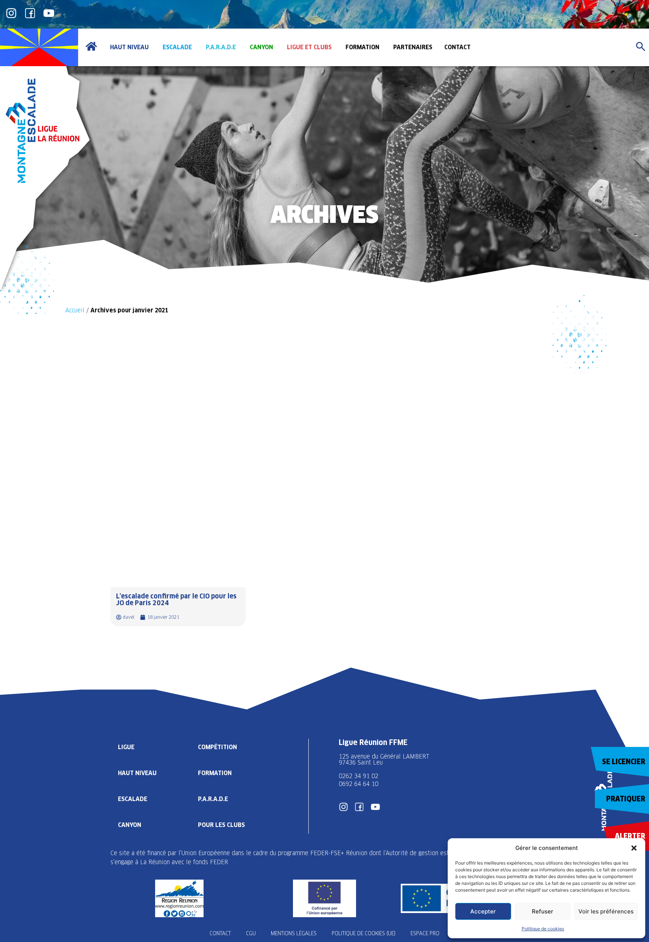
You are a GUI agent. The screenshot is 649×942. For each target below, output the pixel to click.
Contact (220, 933)
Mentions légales (294, 933)
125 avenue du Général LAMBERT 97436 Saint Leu (385, 759)
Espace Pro (425, 933)
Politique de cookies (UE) (363, 933)
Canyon (129, 825)
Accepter (483, 911)
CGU (251, 933)
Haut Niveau (137, 773)
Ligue (126, 747)
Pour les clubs (221, 825)
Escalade (132, 799)
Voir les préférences (606, 911)
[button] (634, 848)
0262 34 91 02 (358, 776)
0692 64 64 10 (358, 784)
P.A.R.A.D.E (213, 799)
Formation (215, 773)
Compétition (217, 747)
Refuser (542, 911)
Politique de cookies (543, 928)
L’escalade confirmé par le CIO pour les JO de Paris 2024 (176, 599)
